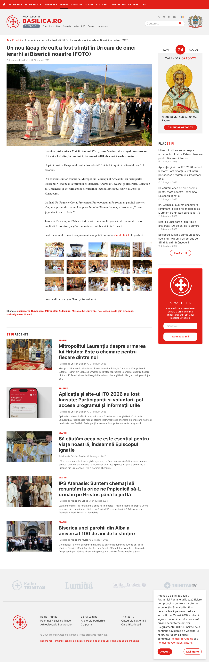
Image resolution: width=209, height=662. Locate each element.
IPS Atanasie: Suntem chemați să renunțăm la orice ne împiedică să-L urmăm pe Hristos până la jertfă (100, 488)
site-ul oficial (121, 235)
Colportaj (87, 624)
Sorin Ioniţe (24, 60)
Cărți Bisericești (131, 624)
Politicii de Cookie (182, 638)
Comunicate (118, 4)
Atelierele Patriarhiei (93, 620)
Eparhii (64, 4)
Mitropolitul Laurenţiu (84, 311)
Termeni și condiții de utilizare (69, 640)
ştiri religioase (15, 314)
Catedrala (50, 4)
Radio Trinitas (48, 616)
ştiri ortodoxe (125, 311)
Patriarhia (15, 4)
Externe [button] (133, 4)
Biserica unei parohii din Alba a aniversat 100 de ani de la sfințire (97, 530)
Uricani (28, 314)
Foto (146, 4)
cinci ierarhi (23, 311)
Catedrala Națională (133, 620)
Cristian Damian (78, 363)
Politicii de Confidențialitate (175, 642)
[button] (204, 4)
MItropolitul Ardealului (57, 311)
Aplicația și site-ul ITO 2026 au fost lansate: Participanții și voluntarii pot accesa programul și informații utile (101, 399)
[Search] (180, 23)
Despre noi (46, 640)
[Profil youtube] (174, 17)
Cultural (102, 4)
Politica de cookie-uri (97, 640)
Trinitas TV (128, 616)
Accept (164, 651)
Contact (91, 26)
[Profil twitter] (159, 17)
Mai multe (192, 651)
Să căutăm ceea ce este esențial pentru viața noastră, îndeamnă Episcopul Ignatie (104, 444)
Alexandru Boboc (79, 500)
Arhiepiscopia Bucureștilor (56, 624)
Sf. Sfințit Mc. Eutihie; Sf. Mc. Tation (179, 119)
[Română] (183, 17)
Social (89, 4)
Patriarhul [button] (32, 4)
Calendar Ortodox (180, 127)
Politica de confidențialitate (124, 640)
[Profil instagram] (164, 17)
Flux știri (180, 253)
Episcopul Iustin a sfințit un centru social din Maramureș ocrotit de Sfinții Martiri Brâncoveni (179, 238)
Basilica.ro (42, 21)
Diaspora (77, 4)
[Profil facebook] (155, 17)
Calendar (180, 58)
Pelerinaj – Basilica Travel (55, 620)
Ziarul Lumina (89, 616)
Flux (166, 143)
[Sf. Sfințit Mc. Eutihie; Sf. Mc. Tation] (180, 88)
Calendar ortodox (71, 26)
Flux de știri (31, 26)
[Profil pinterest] (169, 17)
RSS (83, 26)
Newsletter (103, 26)
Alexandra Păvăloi (79, 539)
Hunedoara (37, 311)
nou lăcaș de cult (107, 311)
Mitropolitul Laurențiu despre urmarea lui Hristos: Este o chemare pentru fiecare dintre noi (102, 351)
